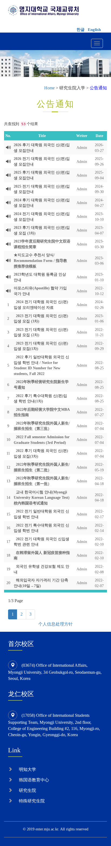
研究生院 (27, 790)
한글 (81, 29)
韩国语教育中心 (34, 780)
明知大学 (27, 769)
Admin (82, 147)
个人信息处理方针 (55, 624)
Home (49, 88)
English (94, 29)
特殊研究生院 (32, 801)
